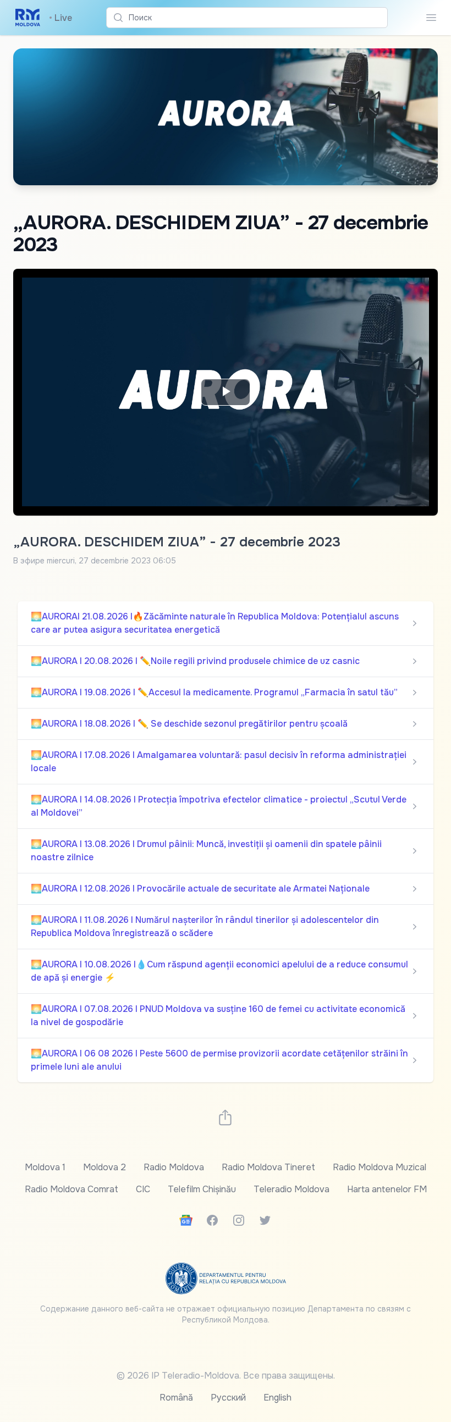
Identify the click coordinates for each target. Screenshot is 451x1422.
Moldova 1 (45, 1167)
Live (60, 18)
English (277, 1397)
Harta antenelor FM (387, 1189)
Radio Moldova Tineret (268, 1167)
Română (176, 1397)
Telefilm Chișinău (202, 1189)
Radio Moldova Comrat (71, 1189)
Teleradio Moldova (291, 1189)
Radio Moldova (174, 1167)
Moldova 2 (104, 1167)
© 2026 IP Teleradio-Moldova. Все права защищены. (226, 1375)
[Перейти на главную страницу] (27, 18)
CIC (143, 1189)
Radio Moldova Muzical (379, 1167)
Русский (228, 1397)
